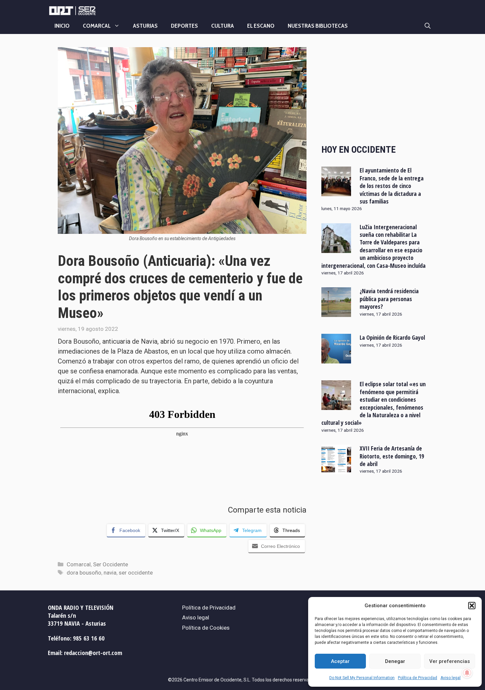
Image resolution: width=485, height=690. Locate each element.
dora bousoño (84, 572)
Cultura (222, 25)
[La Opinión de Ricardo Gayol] (336, 359)
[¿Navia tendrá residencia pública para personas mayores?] (336, 312)
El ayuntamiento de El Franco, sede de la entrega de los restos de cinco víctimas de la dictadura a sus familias (392, 185)
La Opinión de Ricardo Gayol (392, 337)
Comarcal (97, 25)
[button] (472, 605)
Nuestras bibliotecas (318, 25)
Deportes (184, 25)
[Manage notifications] (467, 673)
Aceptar (340, 661)
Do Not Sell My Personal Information (362, 677)
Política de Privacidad (417, 677)
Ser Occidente (110, 564)
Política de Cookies (206, 627)
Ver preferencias (449, 661)
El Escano (261, 25)
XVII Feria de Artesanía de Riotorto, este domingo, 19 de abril (392, 456)
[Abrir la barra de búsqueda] (427, 25)
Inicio (62, 25)
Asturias (145, 25)
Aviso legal (450, 677)
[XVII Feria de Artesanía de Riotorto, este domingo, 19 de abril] (336, 470)
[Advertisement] (374, 90)
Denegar (395, 661)
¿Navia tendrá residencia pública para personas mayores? (389, 298)
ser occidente (136, 572)
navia (110, 572)
